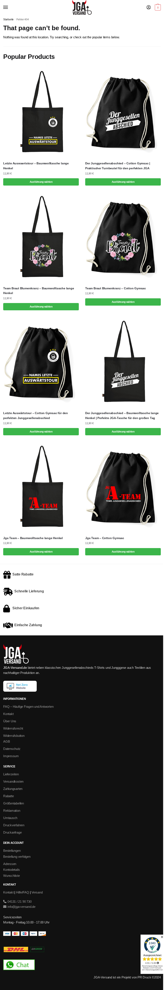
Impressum (11, 756)
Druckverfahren (13, 825)
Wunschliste (11, 875)
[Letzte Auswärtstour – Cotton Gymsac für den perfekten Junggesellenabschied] (41, 362)
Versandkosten (13, 781)
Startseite (8, 19)
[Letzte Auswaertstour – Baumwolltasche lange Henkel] (41, 112)
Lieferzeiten (11, 774)
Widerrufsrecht (13, 728)
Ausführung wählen (41, 181)
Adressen (9, 864)
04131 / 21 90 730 (19, 901)
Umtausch (10, 818)
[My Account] (148, 7)
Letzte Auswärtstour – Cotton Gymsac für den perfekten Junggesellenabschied (35, 415)
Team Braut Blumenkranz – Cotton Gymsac (115, 288)
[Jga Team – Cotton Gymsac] (123, 487)
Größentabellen (13, 803)
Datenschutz (11, 749)
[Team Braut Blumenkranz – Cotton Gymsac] (123, 237)
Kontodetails (11, 869)
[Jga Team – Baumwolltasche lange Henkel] (41, 487)
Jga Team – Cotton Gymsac (104, 538)
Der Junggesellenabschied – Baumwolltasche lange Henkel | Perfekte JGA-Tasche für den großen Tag (122, 415)
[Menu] (9, 7)
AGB (6, 741)
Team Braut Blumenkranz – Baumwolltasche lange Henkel (38, 291)
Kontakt (8, 714)
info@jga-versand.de (21, 906)
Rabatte (8, 796)
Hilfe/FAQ (22, 892)
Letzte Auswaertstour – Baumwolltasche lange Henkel (36, 166)
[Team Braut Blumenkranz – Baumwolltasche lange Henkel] (41, 237)
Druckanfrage (12, 832)
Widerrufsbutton (14, 735)
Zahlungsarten (12, 789)
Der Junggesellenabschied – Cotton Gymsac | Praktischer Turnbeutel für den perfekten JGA (117, 166)
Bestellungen (11, 850)
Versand (36, 892)
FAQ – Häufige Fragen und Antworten (28, 706)
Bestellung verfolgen (17, 856)
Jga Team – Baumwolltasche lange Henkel (33, 538)
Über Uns (9, 721)
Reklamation (11, 810)
